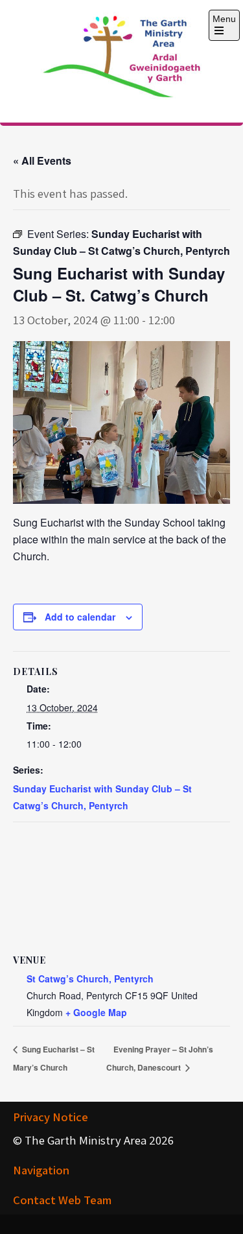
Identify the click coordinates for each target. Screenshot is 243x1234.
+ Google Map (96, 1012)
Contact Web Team (62, 1199)
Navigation (41, 1170)
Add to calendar (80, 616)
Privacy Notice (50, 1116)
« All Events (42, 160)
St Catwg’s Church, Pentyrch (90, 978)
